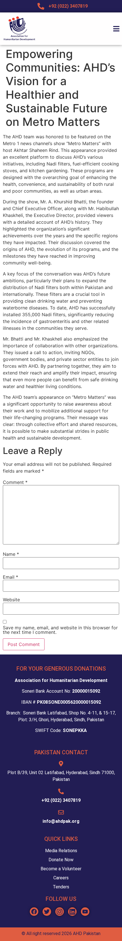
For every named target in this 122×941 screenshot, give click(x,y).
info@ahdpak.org (61, 821)
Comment (15, 482)
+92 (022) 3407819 (61, 800)
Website (11, 599)
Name (11, 554)
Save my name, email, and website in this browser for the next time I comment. (60, 629)
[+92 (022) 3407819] (61, 791)
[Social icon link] (34, 911)
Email (10, 577)
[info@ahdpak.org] (61, 812)
